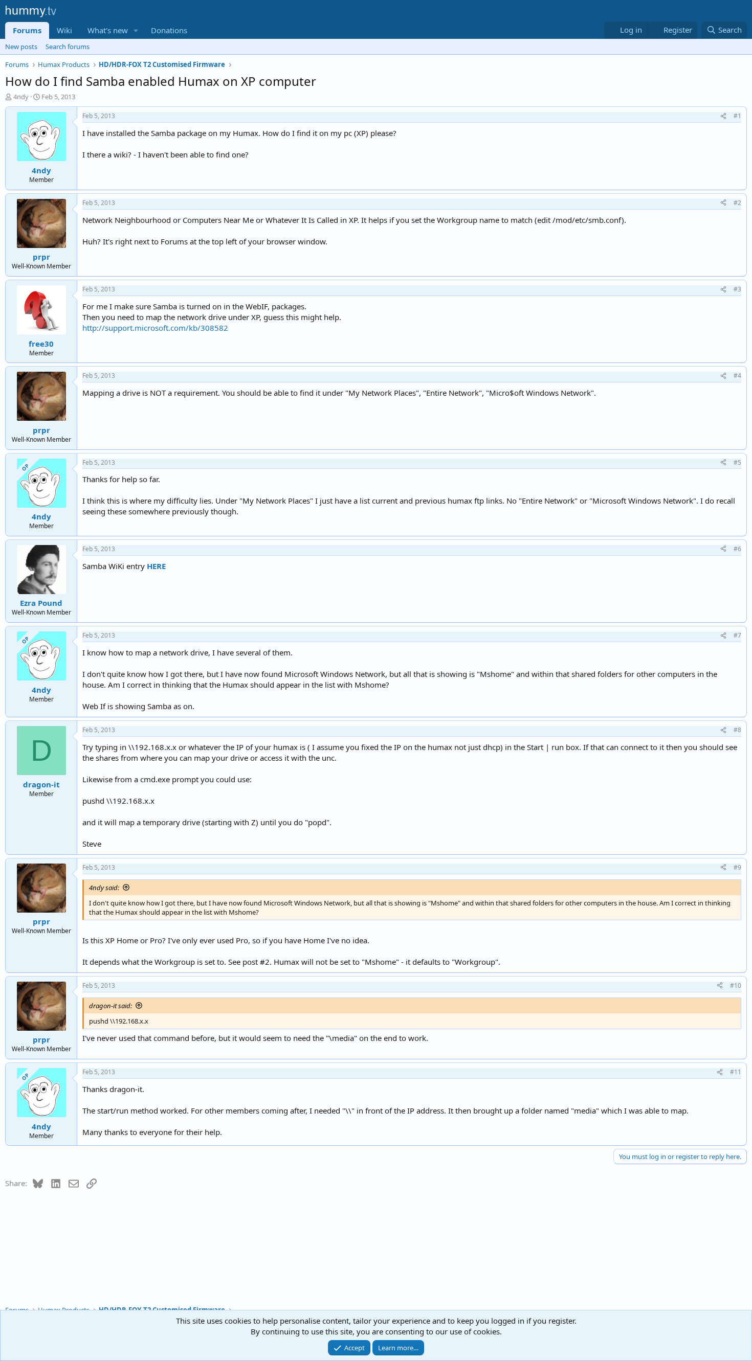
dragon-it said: (110, 1005)
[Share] (723, 116)
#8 (737, 729)
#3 (737, 289)
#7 (737, 635)
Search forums (68, 46)
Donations (169, 30)
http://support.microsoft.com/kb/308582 (155, 328)
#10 (735, 985)
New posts (21, 46)
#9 (737, 867)
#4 (737, 375)
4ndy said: (104, 887)
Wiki (64, 30)
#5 (737, 462)
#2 (737, 202)
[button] (136, 30)
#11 (735, 1072)
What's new (107, 30)
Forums (27, 30)
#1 (737, 115)
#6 (737, 549)
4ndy (21, 96)
